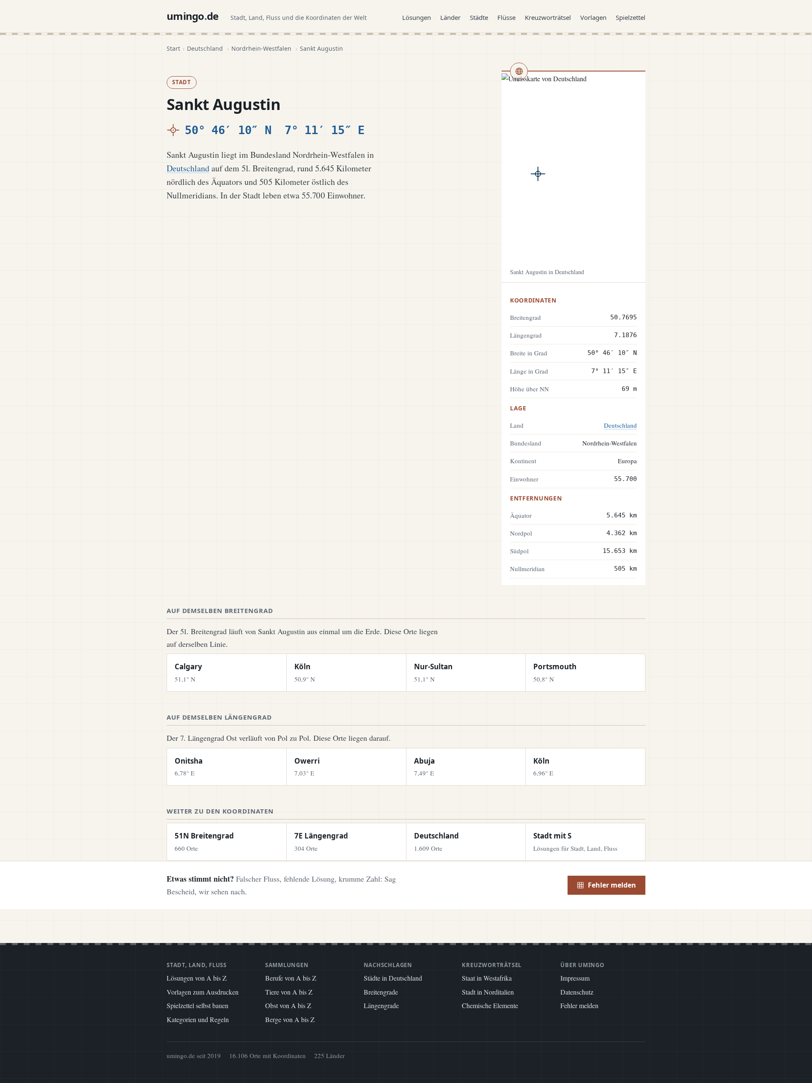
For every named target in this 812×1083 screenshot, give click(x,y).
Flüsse (506, 17)
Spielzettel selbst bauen (197, 1005)
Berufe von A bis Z (290, 977)
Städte (479, 17)
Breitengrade (381, 991)
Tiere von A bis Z (289, 991)
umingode (193, 16)
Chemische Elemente (490, 1005)
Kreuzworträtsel (548, 17)
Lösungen (416, 17)
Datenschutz (576, 991)
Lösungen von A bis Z (197, 977)
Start (173, 48)
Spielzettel (630, 17)
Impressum (575, 977)
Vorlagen (593, 17)
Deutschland (205, 48)
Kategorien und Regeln (198, 1019)
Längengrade (381, 1005)
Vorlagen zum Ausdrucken (203, 991)
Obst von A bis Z (288, 1005)
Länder (450, 17)
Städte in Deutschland (393, 977)
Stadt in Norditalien (488, 991)
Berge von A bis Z (290, 1019)
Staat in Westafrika (487, 977)
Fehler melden (612, 885)
